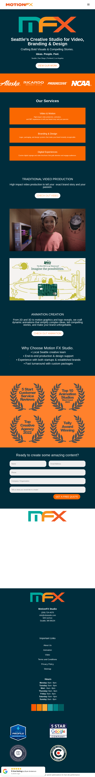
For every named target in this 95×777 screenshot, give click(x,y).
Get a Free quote (67, 496)
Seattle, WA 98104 (47, 621)
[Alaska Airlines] (10, 86)
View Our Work (47, 65)
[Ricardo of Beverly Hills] (34, 85)
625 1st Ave (47, 618)
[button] (45, 766)
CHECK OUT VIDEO (47, 195)
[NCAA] (81, 85)
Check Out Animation (47, 333)
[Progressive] (58, 84)
